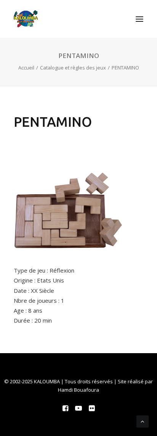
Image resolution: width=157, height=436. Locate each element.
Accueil (26, 67)
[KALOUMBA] (26, 18)
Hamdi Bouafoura (78, 389)
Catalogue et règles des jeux (73, 67)
